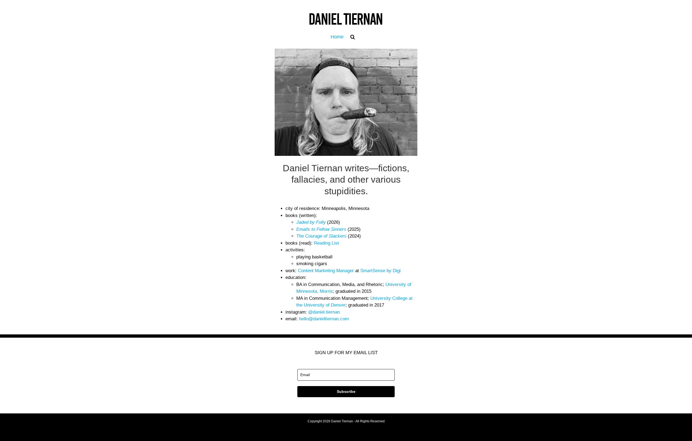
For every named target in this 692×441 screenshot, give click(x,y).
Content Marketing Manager (326, 270)
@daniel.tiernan (324, 312)
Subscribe (346, 391)
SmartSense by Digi (380, 270)
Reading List (326, 243)
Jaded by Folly (311, 222)
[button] (352, 36)
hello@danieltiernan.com (324, 318)
